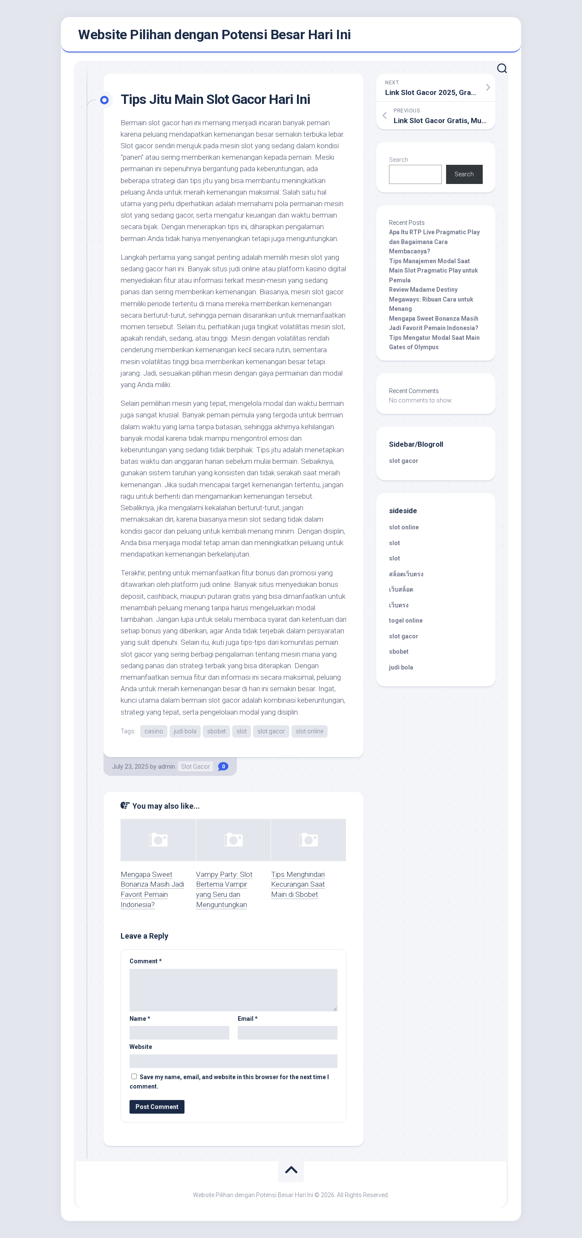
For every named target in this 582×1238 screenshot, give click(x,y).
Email (248, 1018)
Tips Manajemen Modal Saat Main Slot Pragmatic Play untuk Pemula (433, 271)
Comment (146, 961)
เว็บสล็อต (401, 589)
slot (241, 731)
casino (153, 731)
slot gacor (271, 731)
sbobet (216, 731)
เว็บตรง (399, 605)
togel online (406, 620)
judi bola (185, 731)
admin (166, 766)
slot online (309, 731)
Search (398, 159)
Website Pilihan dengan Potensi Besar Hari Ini (214, 34)
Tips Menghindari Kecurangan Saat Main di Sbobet (298, 884)
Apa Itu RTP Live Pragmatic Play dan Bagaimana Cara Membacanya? (434, 242)
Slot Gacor (195, 766)
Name (140, 1018)
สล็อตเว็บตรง (406, 574)
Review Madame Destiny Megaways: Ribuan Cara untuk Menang (431, 299)
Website (141, 1046)
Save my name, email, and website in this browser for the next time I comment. (229, 1082)
